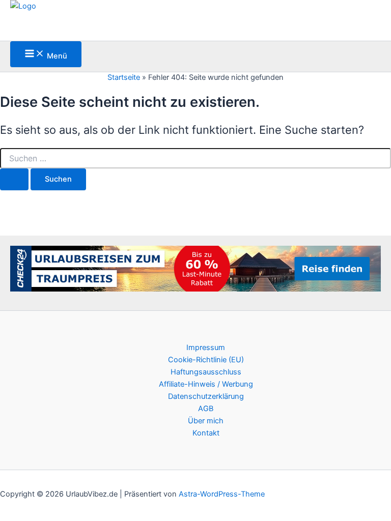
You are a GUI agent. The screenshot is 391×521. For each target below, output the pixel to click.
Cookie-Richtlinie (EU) (206, 359)
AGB (205, 408)
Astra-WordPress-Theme (222, 494)
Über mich (206, 420)
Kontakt (205, 433)
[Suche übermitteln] (14, 179)
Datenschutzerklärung (206, 396)
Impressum (205, 347)
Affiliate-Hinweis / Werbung (206, 384)
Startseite (123, 77)
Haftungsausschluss (206, 372)
